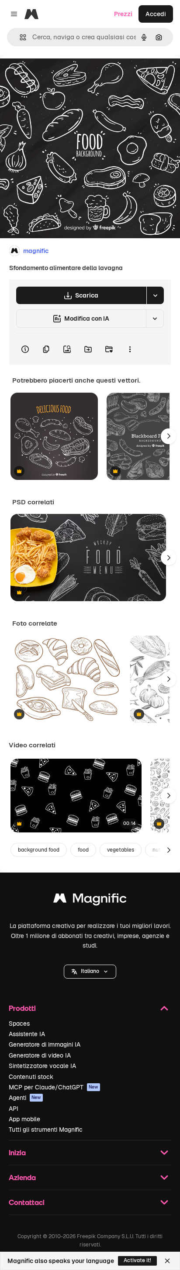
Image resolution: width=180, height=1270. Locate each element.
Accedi (155, 14)
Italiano (90, 971)
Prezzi (123, 14)
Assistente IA (27, 1034)
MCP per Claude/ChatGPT (53, 1087)
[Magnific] (90, 900)
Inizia (17, 1152)
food (83, 849)
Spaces (19, 1023)
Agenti (25, 1098)
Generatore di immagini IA (44, 1044)
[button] (90, 972)
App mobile (24, 1119)
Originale (58, 75)
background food (38, 849)
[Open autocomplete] (19, 37)
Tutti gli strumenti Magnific (46, 1129)
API (13, 1109)
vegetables (120, 849)
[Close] (167, 1261)
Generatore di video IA (40, 1055)
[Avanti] (169, 436)
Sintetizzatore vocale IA (42, 1066)
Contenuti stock (31, 1077)
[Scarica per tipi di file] (155, 295)
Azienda (22, 1177)
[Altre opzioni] (129, 349)
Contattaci (27, 1202)
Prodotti (22, 1008)
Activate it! (137, 1260)
